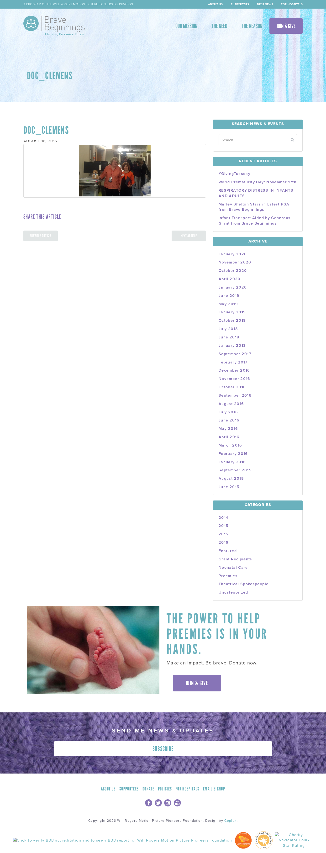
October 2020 (233, 270)
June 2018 (229, 337)
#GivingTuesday (234, 173)
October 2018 (232, 320)
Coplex (230, 821)
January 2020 (233, 287)
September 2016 (235, 395)
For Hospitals (292, 4)
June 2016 (229, 420)
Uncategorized (233, 592)
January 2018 (232, 345)
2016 (223, 542)
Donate (148, 789)
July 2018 (228, 328)
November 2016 (234, 378)
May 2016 (228, 428)
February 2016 (233, 453)
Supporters (240, 4)
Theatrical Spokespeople (243, 584)
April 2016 (229, 437)
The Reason (252, 26)
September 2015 (235, 470)
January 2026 (233, 254)
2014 (223, 517)
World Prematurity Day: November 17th (257, 182)
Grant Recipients (235, 559)
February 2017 (233, 362)
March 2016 (230, 445)
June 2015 (229, 486)
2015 (223, 525)
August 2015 (231, 478)
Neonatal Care (233, 567)
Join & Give (286, 26)
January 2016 (232, 462)
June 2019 (229, 295)
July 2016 (228, 412)
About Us (215, 4)
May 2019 (228, 304)
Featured (228, 550)
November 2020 (235, 262)
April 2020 (230, 279)
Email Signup (214, 789)
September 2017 (235, 354)
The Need (219, 26)
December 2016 (234, 370)
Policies (165, 789)
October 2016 (232, 387)
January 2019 (232, 312)
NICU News (265, 4)
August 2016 (231, 403)
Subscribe (163, 749)
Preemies (228, 576)
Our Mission (186, 26)
